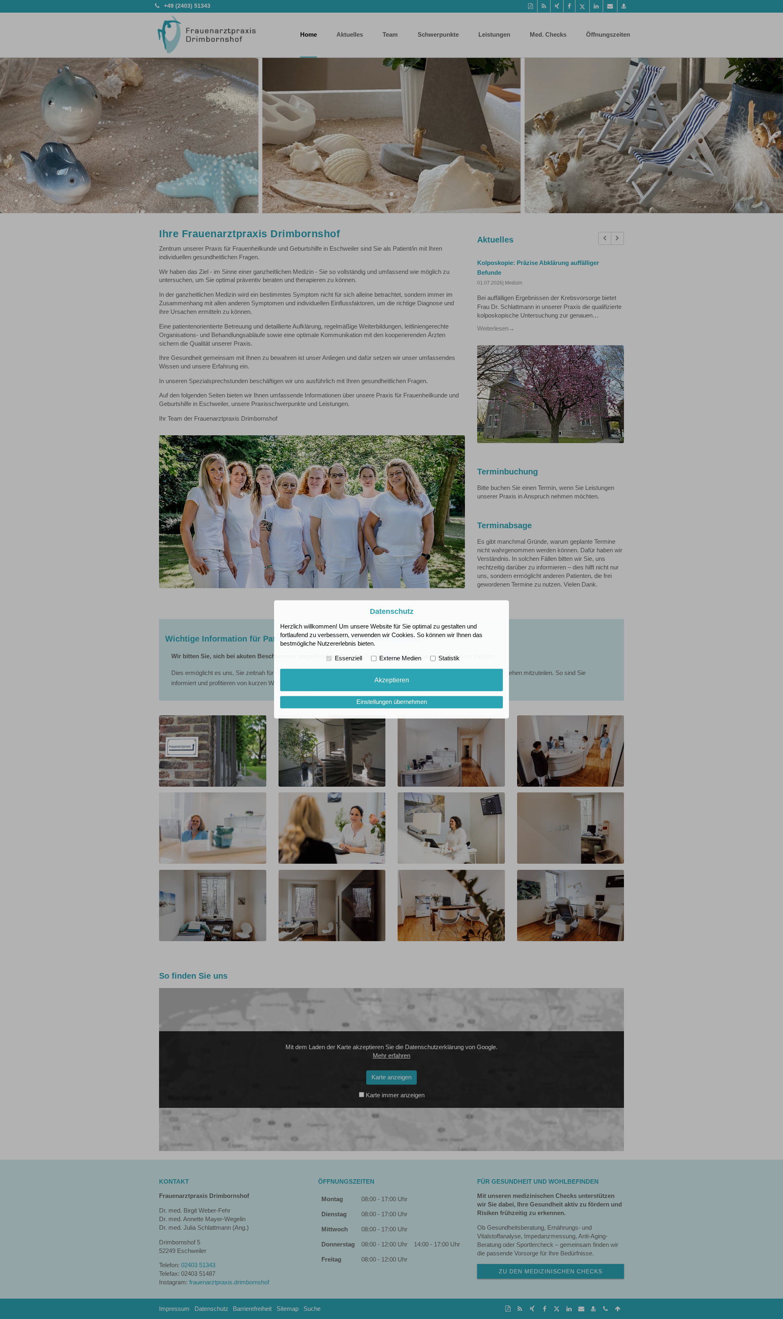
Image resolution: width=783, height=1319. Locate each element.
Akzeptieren (391, 680)
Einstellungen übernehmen (391, 702)
